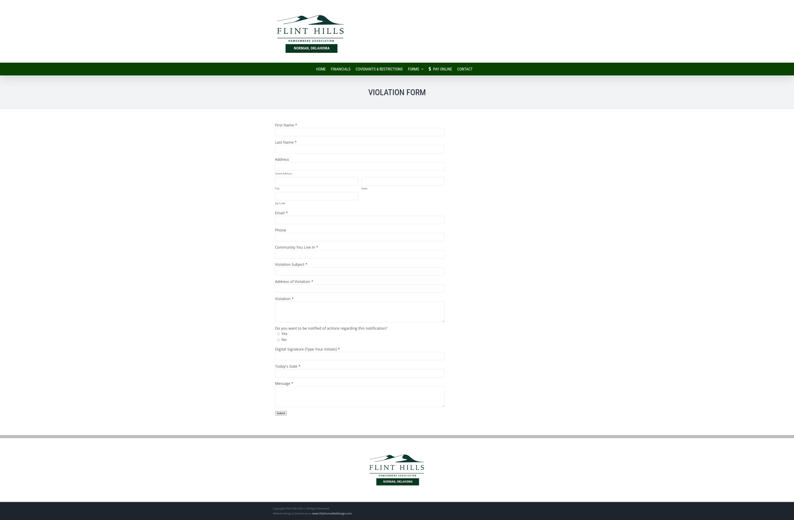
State (364, 188)
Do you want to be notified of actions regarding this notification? (331, 328)
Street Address (283, 173)
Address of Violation (292, 281)
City (277, 188)
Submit (281, 413)
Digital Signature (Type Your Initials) (306, 349)
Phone (280, 230)
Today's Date (286, 366)
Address (282, 159)
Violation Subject (289, 264)
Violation (283, 298)
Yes (284, 333)
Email (280, 212)
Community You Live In (295, 247)
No (284, 339)
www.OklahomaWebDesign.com (332, 513)
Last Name (284, 142)
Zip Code (280, 203)
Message (282, 383)
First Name (284, 125)
